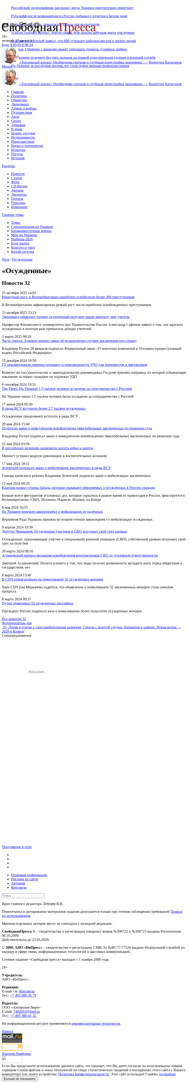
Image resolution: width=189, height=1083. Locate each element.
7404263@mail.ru (26, 1011)
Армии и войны (23, 108)
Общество (19, 100)
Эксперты (19, 194)
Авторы (17, 190)
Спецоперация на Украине (32, 227)
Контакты (19, 887)
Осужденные (22, 259)
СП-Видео (19, 186)
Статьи (16, 178)
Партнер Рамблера (16, 1054)
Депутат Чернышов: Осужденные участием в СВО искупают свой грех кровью (64, 531)
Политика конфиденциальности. (84, 1074)
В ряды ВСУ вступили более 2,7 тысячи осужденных (44, 408)
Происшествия (22, 141)
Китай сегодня (22, 252)
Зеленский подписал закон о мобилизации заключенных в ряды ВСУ (56, 468)
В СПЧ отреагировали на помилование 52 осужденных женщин (52, 579)
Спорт (16, 121)
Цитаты (17, 199)
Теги (5, 259)
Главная (17, 92)
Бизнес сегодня (23, 133)
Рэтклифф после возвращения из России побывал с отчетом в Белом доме (69, 16)
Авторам (18, 883)
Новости (18, 174)
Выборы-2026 (22, 239)
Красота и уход (23, 247)
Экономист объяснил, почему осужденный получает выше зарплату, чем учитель (66, 317)
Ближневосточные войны (31, 231)
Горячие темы (13, 215)
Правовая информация (29, 875)
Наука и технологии (27, 146)
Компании (19, 207)
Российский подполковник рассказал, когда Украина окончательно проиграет (72, 8)
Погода (17, 154)
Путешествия (21, 112)
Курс (5, 45)
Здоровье (18, 125)
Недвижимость (23, 137)
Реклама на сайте (24, 879)
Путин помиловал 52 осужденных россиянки (37, 603)
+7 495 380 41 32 (23, 1016)
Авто (15, 117)
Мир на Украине (24, 235)
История (17, 158)
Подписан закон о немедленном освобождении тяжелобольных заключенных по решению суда (77, 428)
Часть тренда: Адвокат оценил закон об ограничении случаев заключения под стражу (69, 341)
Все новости (14, 619)
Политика (19, 96)
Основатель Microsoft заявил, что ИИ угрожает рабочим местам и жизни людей (73, 41)
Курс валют (20, 243)
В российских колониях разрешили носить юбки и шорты (47, 448)
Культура (18, 150)
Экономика (20, 104)
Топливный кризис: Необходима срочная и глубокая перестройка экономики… (83, 62)
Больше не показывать (20, 1078)
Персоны (18, 203)
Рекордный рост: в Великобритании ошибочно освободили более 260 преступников (68, 297)
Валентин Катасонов (165, 62)
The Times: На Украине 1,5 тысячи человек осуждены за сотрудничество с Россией (67, 389)
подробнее (167, 1074)
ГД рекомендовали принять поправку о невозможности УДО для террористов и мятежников (74, 365)
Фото (15, 182)
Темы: (16, 223)
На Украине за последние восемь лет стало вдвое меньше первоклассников (70, 66)
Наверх (7, 1031)
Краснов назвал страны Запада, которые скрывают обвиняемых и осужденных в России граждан (78, 488)
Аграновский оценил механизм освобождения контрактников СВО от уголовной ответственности (80, 555)
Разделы (8, 166)
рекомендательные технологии (95, 1023)
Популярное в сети (17, 847)
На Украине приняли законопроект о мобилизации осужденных (52, 512)
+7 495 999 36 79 (23, 995)
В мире (16, 129)
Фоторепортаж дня (17, 623)
